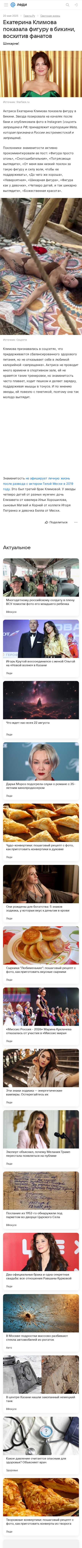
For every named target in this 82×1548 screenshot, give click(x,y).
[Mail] (13, 4)
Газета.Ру (29, 15)
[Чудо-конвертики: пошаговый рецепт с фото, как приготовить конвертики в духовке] (41, 832)
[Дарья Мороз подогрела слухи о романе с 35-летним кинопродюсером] (41, 771)
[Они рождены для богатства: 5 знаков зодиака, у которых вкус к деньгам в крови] (41, 893)
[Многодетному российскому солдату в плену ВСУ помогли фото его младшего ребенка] (41, 587)
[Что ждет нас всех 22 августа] (41, 709)
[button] (41, 74)
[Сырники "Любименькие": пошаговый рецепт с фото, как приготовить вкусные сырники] (41, 955)
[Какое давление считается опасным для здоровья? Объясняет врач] (41, 1445)
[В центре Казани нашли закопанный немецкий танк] (41, 1384)
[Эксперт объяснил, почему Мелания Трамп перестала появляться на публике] (41, 1139)
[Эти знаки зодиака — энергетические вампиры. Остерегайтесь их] (41, 1077)
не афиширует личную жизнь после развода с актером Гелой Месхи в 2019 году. (38, 483)
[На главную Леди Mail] (21, 4)
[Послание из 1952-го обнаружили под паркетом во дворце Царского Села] (41, 1200)
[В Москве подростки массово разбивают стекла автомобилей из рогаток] (41, 1323)
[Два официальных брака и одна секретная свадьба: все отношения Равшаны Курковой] (41, 1261)
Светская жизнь (50, 15)
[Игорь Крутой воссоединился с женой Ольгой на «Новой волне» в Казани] (41, 648)
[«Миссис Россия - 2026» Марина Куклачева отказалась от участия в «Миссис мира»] (41, 1016)
